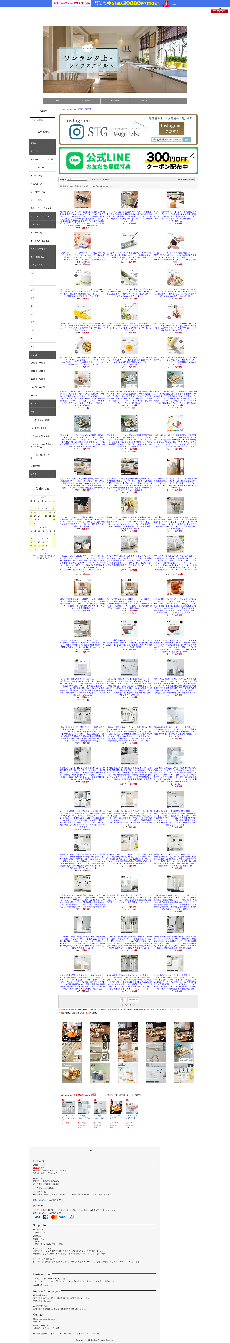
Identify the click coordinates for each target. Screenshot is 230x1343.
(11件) (179, 408)
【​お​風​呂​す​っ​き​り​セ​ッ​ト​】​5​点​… (68, 1118)
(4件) (87, 408)
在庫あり (95, 180)
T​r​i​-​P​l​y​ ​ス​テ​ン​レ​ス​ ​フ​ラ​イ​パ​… (116, 1118)
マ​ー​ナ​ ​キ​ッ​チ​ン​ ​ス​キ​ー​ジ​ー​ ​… (132, 1118)
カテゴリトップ (63, 109)
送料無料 (106, 180)
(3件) (133, 408)
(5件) (133, 613)
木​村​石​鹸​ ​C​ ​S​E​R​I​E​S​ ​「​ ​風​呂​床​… (100, 1118)
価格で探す (73, 109)
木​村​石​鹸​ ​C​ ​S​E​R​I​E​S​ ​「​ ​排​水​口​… (84, 1118)
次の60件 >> (133, 1000)
